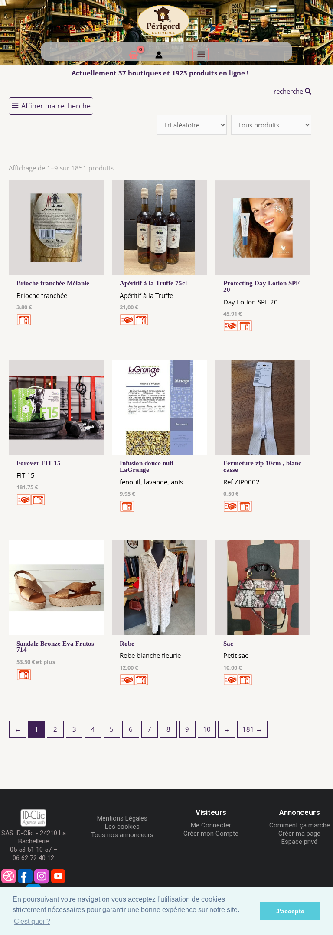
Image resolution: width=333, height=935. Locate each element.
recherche (289, 91)
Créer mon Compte (210, 833)
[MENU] (200, 54)
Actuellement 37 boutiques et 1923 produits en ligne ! (160, 73)
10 (207, 729)
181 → (252, 729)
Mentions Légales (122, 818)
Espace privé (299, 842)
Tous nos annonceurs (122, 835)
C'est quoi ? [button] (32, 921)
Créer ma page (299, 833)
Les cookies (122, 826)
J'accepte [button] (290, 911)
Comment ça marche (299, 825)
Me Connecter (211, 825)
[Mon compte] (159, 56)
